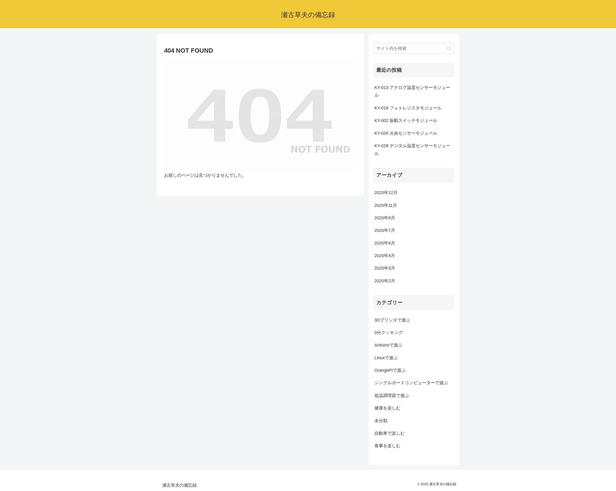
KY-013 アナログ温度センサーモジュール (412, 91)
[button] (449, 48)
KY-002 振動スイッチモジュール (405, 120)
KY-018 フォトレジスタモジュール (408, 108)
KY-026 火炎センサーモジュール (405, 133)
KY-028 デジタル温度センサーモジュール (412, 149)
